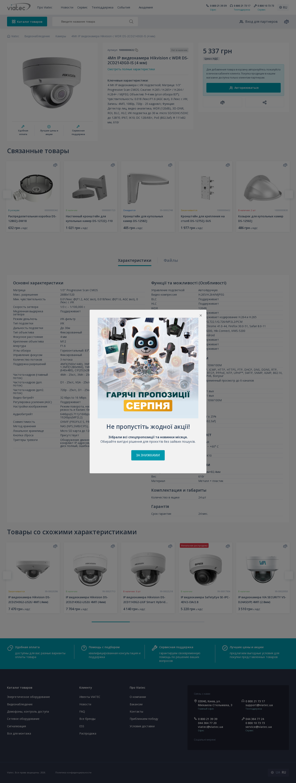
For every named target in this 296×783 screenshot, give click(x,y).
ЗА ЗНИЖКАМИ (148, 455)
